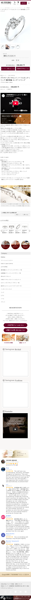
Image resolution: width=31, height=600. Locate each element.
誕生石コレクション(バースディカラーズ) (11, 285)
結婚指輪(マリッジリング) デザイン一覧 (11, 273)
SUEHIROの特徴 (8, 342)
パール (2, 298)
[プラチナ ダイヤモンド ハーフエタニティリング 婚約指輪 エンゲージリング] (15, 42)
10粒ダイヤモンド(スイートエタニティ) (11, 279)
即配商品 (3, 257)
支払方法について (6, 584)
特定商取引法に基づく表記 (22, 586)
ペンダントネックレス (6, 289)
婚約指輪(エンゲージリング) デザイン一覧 (13, 161)
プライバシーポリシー (7, 588)
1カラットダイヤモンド (13, 173)
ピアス (2, 295)
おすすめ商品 (4, 266)
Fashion (10, 593)
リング (25, 171)
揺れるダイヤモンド (6, 276)
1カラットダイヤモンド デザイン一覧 (12, 163)
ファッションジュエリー (7, 260)
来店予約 (24, 3)
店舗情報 (11, 586)
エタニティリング (11, 174)
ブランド (3, 301)
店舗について (22, 342)
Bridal (5, 593)
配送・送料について (17, 584)
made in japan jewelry (7, 263)
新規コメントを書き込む (22, 214)
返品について (4, 586)
